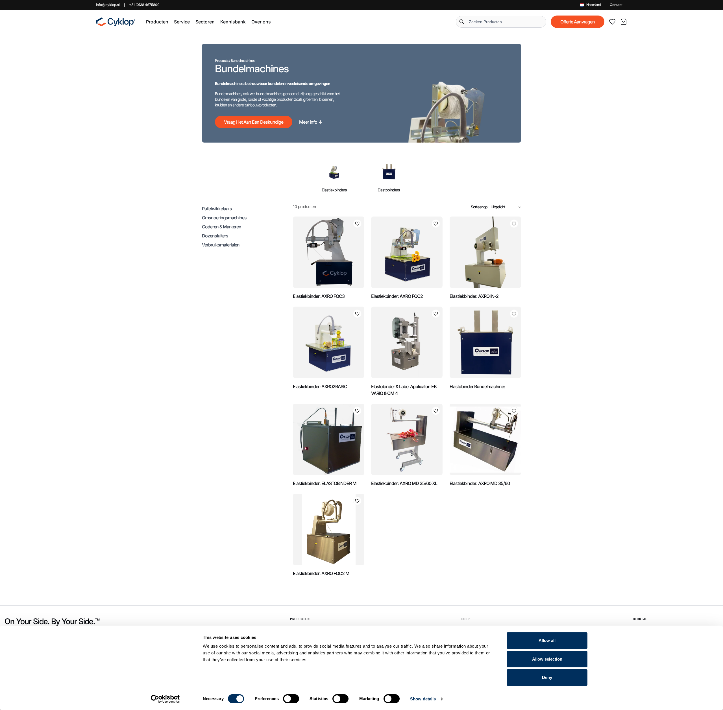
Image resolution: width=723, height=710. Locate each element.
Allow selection (547, 659)
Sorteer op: (479, 206)
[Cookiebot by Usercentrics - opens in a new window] (165, 699)
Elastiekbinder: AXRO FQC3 (319, 296)
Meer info (310, 122)
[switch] (291, 698)
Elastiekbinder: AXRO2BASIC (320, 386)
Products (221, 60)
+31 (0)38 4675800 (144, 5)
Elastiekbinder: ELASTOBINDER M (324, 483)
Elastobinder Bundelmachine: (477, 386)
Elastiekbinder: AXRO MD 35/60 (480, 483)
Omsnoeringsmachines (224, 217)
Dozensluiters (215, 236)
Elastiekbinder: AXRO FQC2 (397, 296)
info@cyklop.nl (108, 5)
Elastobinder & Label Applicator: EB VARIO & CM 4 (403, 390)
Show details (423, 698)
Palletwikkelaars (217, 208)
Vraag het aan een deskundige (253, 122)
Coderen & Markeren (221, 227)
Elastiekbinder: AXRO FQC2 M (321, 573)
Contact (616, 5)
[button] (157, 21)
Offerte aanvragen (577, 22)
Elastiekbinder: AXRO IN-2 (474, 296)
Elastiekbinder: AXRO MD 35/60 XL (404, 483)
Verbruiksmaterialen (220, 245)
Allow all (547, 640)
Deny (547, 677)
